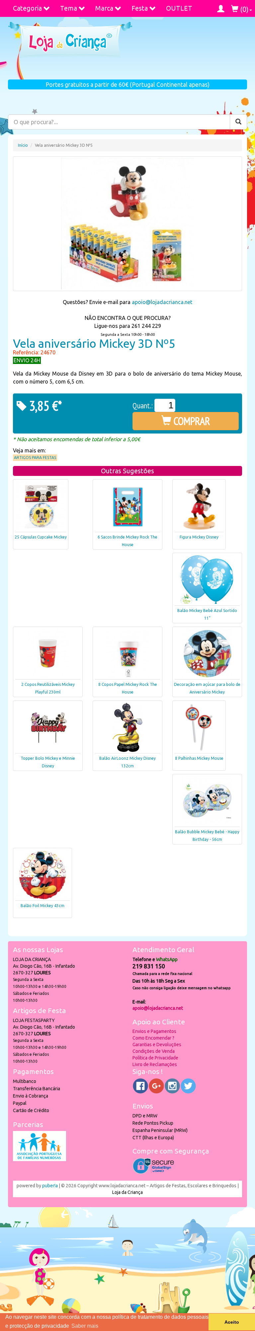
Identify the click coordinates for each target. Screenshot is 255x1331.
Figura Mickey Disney (199, 537)
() (243, 9)
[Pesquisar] (238, 121)
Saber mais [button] (84, 1326)
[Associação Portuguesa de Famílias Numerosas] (39, 1159)
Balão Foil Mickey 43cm (42, 905)
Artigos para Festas (35, 457)
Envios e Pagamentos (154, 1031)
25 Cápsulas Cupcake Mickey (41, 537)
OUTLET (179, 8)
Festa (139, 8)
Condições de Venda (153, 1051)
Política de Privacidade (155, 1057)
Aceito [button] (231, 1322)
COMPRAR (190, 421)
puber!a (50, 1185)
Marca (104, 8)
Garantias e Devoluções (156, 1044)
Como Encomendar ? (153, 1038)
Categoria (27, 8)
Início (23, 145)
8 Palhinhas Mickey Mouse (199, 758)
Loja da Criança (127, 1192)
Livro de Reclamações (154, 1064)
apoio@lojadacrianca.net (162, 302)
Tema (68, 8)
